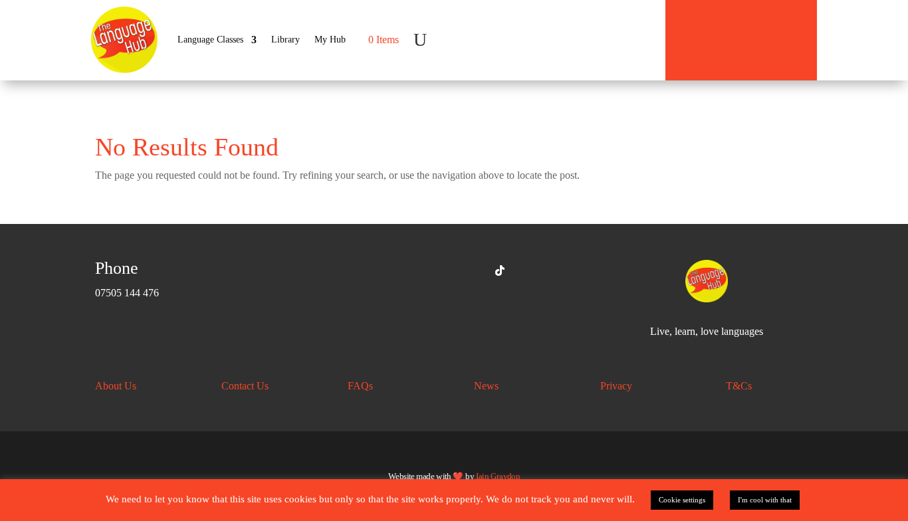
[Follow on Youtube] (469, 270)
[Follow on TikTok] (500, 270)
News (486, 385)
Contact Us (245, 385)
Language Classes (210, 40)
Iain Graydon (498, 475)
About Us (115, 385)
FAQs (360, 385)
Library (285, 40)
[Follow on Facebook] (408, 270)
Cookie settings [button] (682, 500)
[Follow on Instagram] (438, 270)
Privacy (616, 385)
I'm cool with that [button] (765, 500)
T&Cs (739, 385)
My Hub (330, 40)
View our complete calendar (747, 36)
